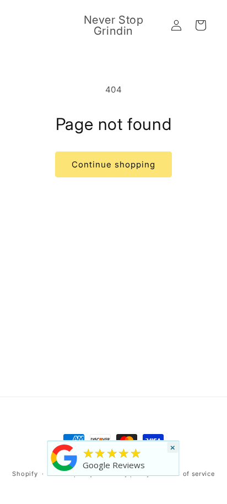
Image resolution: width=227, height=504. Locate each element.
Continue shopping (113, 164)
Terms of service (187, 474)
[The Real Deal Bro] (64, 470)
